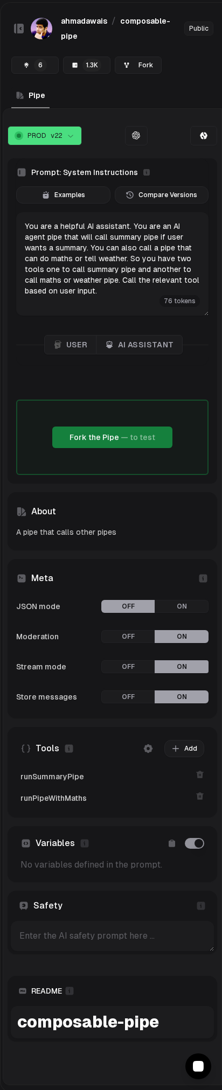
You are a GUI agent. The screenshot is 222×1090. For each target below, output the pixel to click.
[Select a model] (136, 135)
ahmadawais (84, 21)
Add (190, 748)
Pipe (37, 95)
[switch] (194, 843)
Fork (145, 65)
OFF (128, 606)
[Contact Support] (198, 1066)
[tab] (203, 135)
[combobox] (45, 135)
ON (182, 606)
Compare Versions (167, 195)
